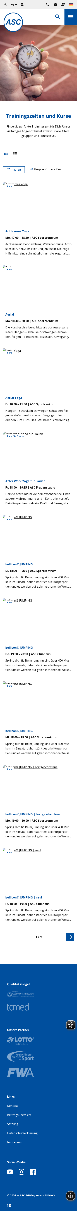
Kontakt (12, 1106)
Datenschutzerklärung (22, 1133)
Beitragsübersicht (19, 1115)
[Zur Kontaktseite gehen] (55, 4)
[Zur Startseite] (13, 23)
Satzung (12, 1124)
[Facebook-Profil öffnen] (33, 1174)
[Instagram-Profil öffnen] (21, 1174)
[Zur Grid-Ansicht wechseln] (6, 154)
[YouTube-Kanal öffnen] (10, 1174)
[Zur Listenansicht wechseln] (15, 154)
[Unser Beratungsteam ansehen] (63, 4)
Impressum (14, 1142)
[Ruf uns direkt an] (47, 4)
